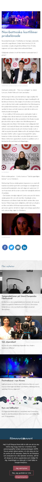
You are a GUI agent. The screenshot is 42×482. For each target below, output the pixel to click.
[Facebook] (5, 248)
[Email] (18, 248)
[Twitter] (11, 248)
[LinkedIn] (24, 248)
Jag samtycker (21, 468)
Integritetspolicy (21, 477)
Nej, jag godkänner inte (21, 473)
